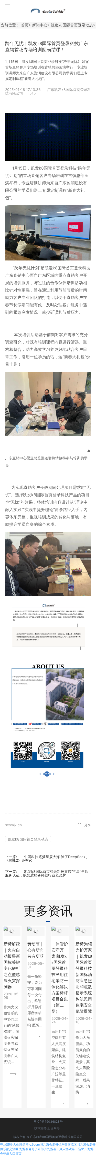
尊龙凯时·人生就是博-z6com (20, 1144)
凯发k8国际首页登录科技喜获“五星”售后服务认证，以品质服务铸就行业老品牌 (46, 873)
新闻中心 (40, 25)
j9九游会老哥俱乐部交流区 (58, 1144)
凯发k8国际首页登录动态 (28, 839)
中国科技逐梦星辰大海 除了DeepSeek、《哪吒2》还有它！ (47, 858)
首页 (26, 25)
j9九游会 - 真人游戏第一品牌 (64, 1149)
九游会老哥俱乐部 (31, 1149)
